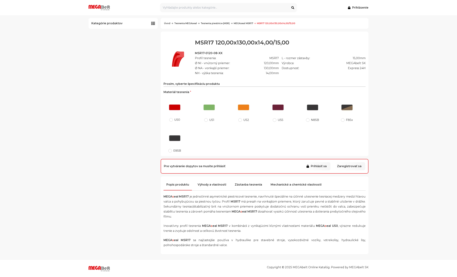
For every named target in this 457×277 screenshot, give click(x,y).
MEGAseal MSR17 (243, 23)
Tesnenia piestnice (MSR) (215, 23)
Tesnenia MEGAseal (185, 23)
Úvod (167, 23)
